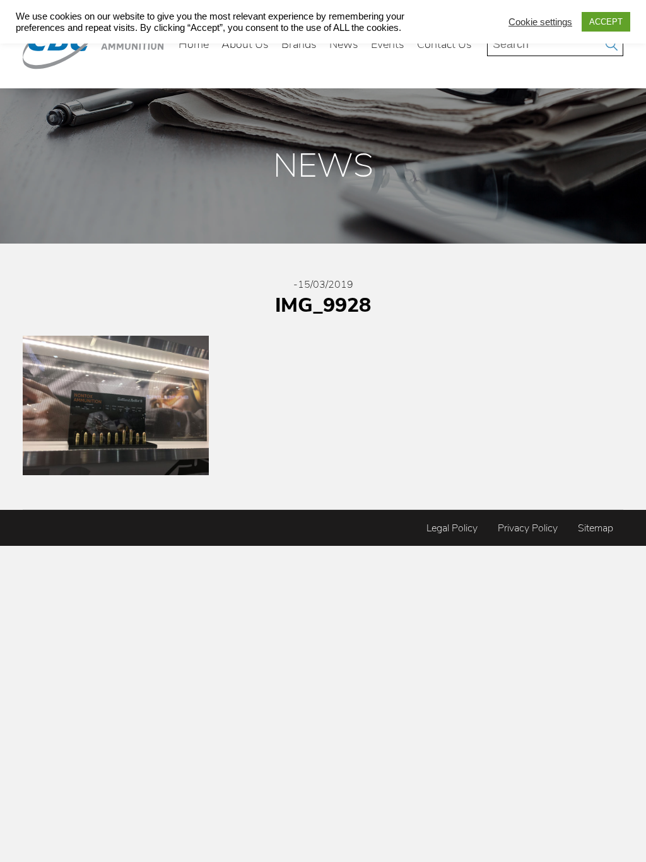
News (343, 44)
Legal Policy (452, 528)
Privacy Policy (528, 528)
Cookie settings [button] (540, 22)
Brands (299, 44)
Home (194, 44)
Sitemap (595, 528)
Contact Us (444, 44)
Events (387, 44)
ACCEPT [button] (606, 22)
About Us (245, 44)
